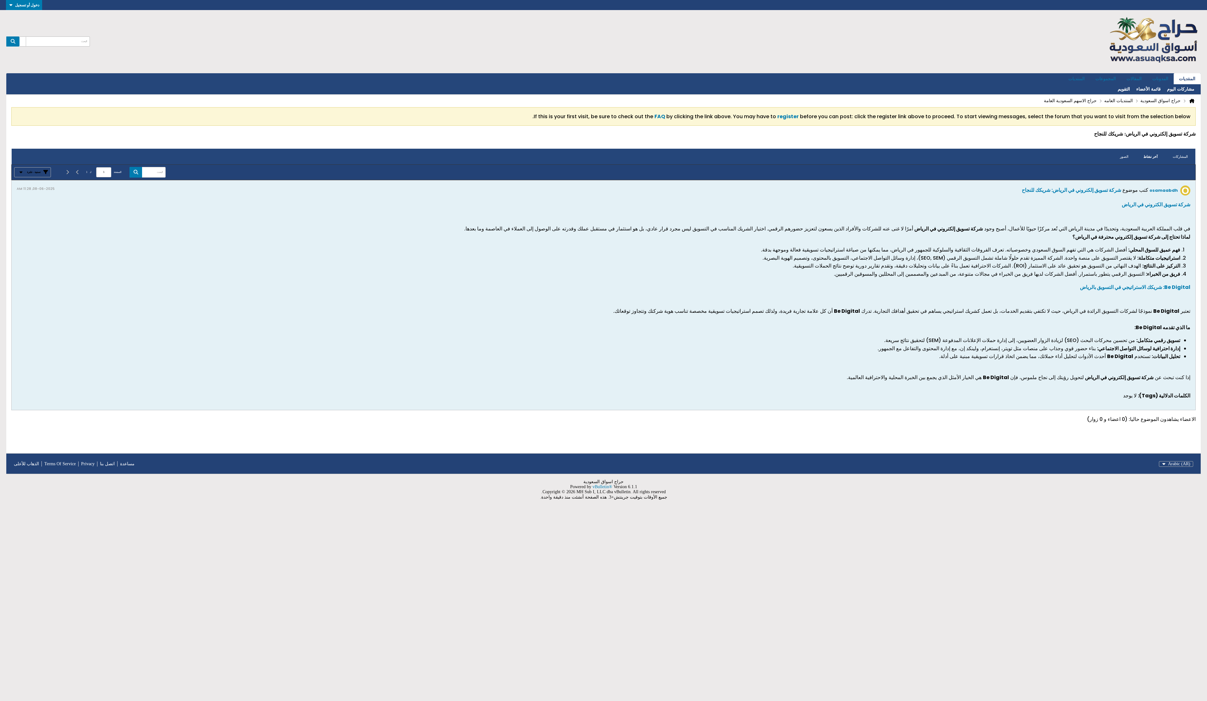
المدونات (1160, 78)
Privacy (88, 463)
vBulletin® (602, 486)
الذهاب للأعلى (26, 463)
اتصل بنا (107, 463)
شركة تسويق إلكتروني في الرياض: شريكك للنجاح (1071, 190)
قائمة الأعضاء (1148, 89)
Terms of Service (60, 463)
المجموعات (1105, 78)
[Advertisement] (1018, 604)
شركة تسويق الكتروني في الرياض (1156, 204)
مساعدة (127, 463)
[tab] (1180, 157)
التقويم (1124, 89)
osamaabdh (1163, 190)
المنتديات (1187, 78)
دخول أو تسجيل (27, 5)
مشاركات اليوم (1180, 89)
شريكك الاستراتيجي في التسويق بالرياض (1135, 287)
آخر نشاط (1151, 156)
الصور (1124, 156)
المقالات (1134, 78)
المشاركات (1180, 156)
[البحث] (12, 41)
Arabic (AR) (1179, 463)
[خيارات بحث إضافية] (22, 41)
